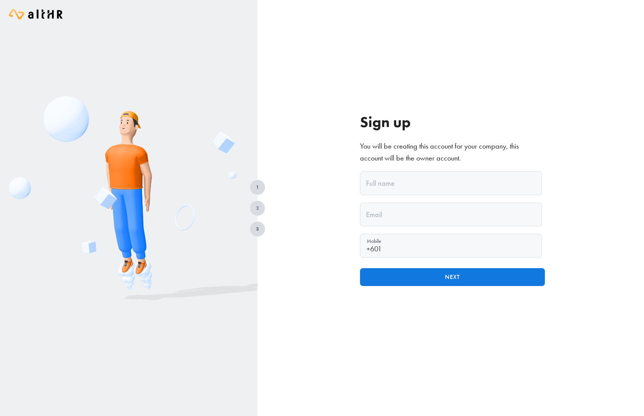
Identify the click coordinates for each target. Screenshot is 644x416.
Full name (380, 183)
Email (374, 214)
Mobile (374, 241)
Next (452, 277)
